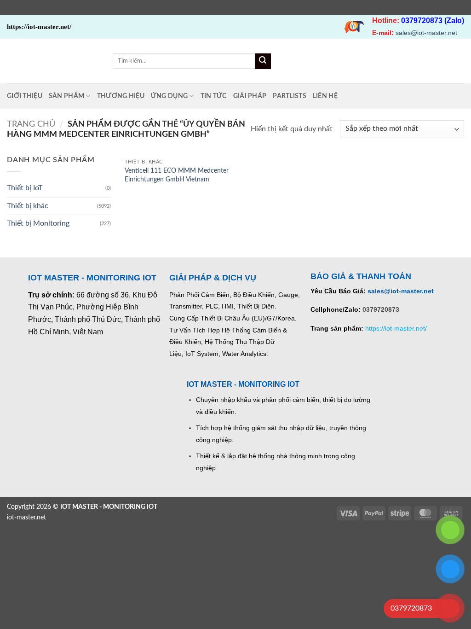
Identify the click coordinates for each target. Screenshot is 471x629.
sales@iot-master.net (426, 32)
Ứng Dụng (169, 96)
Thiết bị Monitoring (38, 223)
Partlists (289, 96)
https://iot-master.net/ (396, 328)
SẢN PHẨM (66, 96)
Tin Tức (214, 96)
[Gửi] (263, 61)
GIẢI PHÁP (250, 96)
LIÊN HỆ (325, 96)
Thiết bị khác (27, 206)
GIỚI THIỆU (24, 96)
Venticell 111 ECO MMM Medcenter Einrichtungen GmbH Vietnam (177, 175)
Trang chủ (31, 124)
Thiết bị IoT (24, 188)
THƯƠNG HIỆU (120, 96)
